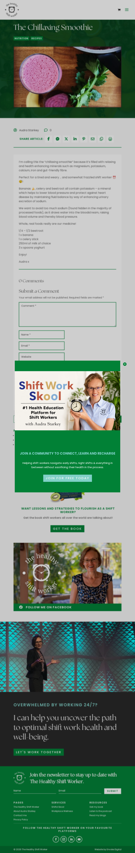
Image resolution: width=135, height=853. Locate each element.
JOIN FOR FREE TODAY (67, 478)
